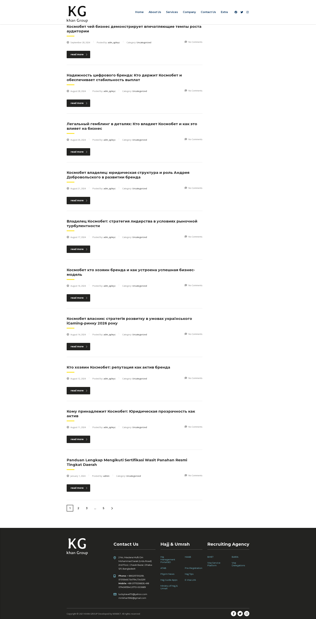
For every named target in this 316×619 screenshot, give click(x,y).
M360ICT (117, 613)
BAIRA (235, 557)
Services (172, 12)
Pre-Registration (193, 568)
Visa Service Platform (213, 564)
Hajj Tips (189, 574)
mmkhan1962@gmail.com (132, 598)
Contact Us (208, 12)
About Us (155, 12)
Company (189, 12)
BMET (210, 557)
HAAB (188, 557)
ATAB (163, 568)
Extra (224, 12)
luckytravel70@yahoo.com (132, 594)
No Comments (195, 41)
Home (139, 12)
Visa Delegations (238, 564)
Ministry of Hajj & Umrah (169, 587)
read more (77, 54)
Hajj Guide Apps (168, 580)
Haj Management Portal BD (167, 559)
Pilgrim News (167, 574)
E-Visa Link (190, 580)
